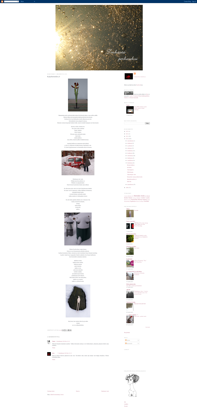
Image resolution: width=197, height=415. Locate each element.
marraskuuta (130, 141)
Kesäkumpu (129, 259)
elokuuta (129, 148)
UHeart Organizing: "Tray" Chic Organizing (140, 261)
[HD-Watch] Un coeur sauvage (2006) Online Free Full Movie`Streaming (141, 224)
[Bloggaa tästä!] (65, 330)
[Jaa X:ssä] (67, 330)
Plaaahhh (136, 210)
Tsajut (127, 105)
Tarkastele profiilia (140, 76)
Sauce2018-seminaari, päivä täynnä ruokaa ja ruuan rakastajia (140, 108)
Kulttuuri (138, 198)
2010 (127, 138)
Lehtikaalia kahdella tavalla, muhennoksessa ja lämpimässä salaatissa (140, 237)
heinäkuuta (130, 150)
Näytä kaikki (147, 327)
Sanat (148, 199)
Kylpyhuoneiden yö (53, 76)
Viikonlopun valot (131, 174)
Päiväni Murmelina (131, 234)
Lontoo (143, 198)
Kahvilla (129, 181)
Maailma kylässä (127, 199)
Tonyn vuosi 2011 (130, 221)
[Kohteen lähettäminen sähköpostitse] (63, 330)
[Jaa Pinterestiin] (71, 330)
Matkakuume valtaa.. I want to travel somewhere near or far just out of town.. (141, 292)
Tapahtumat (133, 201)
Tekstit (128, 340)
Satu (53, 353)
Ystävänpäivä (130, 170)
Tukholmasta (130, 172)
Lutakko (148, 198)
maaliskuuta (130, 160)
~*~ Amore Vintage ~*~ (132, 315)
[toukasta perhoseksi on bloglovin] (132, 396)
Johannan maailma (131, 246)
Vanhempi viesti (105, 391)
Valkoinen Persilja (130, 302)
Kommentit (129, 343)
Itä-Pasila (129, 167)
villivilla (128, 289)
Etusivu (78, 391)
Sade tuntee (136, 248)
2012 (127, 134)
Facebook (138, 85)
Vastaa (53, 347)
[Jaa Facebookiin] (69, 330)
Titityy (128, 209)
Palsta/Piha (134, 199)
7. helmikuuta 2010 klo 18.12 (64, 353)
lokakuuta (129, 143)
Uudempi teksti (50, 391)
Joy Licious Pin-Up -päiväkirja (134, 271)
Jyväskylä (147, 196)
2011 (127, 136)
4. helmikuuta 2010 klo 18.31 (63, 341)
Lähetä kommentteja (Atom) (57, 394)
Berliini (130, 196)
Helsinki (137, 195)
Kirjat (130, 198)
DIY (133, 196)
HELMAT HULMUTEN (140, 303)
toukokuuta (130, 155)
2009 (127, 187)
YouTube (146, 201)
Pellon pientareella (131, 284)
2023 (127, 131)
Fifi (125, 402)
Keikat (126, 198)
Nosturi (126, 406)
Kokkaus (134, 198)
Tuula (53, 341)
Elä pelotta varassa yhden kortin (134, 177)
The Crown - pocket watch (140, 316)
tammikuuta (130, 184)
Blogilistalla (127, 332)
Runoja (140, 199)
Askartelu (126, 196)
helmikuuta (130, 163)
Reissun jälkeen (131, 165)
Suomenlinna (127, 201)
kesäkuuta (129, 153)
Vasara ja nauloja (139, 201)
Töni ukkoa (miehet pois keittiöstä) (134, 285)
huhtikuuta (130, 158)
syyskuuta (129, 145)
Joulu (143, 195)
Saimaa (145, 199)
